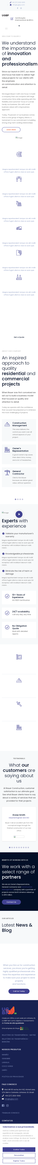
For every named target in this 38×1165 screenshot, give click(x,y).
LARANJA (5, 1062)
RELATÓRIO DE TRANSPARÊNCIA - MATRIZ (19, 1035)
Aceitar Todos (19, 1150)
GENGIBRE (6, 1058)
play (19, 514)
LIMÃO (4, 1070)
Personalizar (19, 1155)
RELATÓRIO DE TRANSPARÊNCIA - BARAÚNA (15, 1040)
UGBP (5, 15)
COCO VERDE (7, 1066)
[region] (19, 1144)
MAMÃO (5, 1054)
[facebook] (3, 1105)
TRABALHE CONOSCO (10, 1113)
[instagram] (7, 1105)
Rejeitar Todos (19, 1161)
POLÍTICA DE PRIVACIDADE (13, 1076)
